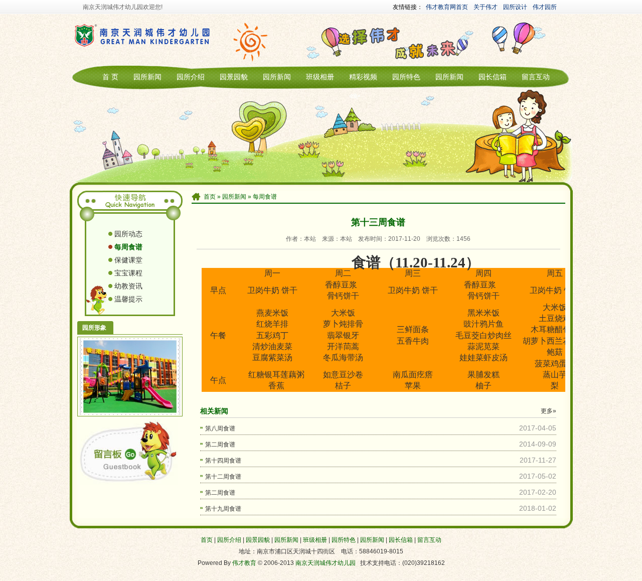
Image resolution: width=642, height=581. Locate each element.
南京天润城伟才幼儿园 (325, 562)
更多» (548, 410)
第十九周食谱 (223, 508)
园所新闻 (147, 77)
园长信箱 (492, 77)
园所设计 (515, 7)
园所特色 (406, 77)
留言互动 (536, 77)
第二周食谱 (220, 444)
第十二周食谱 (223, 476)
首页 (210, 196)
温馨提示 (128, 299)
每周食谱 (265, 196)
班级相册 (320, 77)
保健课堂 (128, 260)
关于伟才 (485, 7)
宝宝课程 (128, 273)
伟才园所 (545, 7)
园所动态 (128, 234)
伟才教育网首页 (447, 7)
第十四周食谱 (223, 460)
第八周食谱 (220, 428)
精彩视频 (363, 77)
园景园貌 (234, 77)
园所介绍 (191, 77)
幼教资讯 (128, 286)
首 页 (110, 77)
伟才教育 (244, 562)
